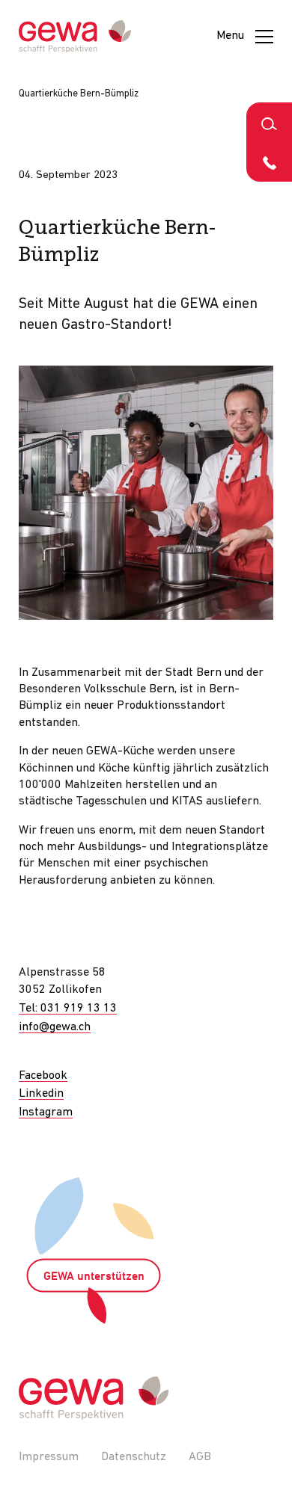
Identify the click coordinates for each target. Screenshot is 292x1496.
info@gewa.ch (55, 1027)
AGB (200, 1457)
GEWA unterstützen (94, 1276)
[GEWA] (75, 36)
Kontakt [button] (269, 162)
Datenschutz (133, 1457)
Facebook (43, 1076)
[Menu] (264, 37)
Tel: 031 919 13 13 (68, 1009)
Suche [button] (269, 122)
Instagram (46, 1112)
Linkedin (41, 1094)
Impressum (49, 1457)
